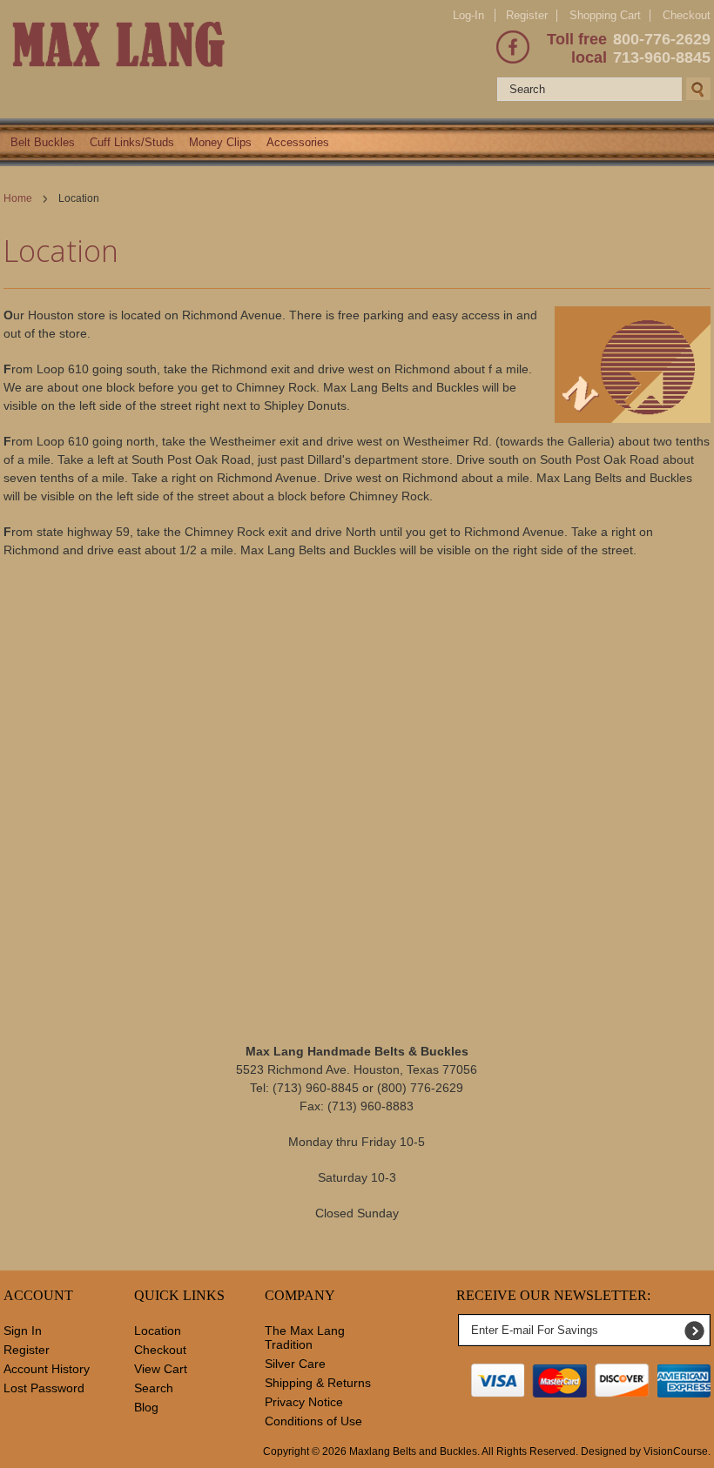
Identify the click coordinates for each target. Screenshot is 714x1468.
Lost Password (43, 1388)
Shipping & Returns (318, 1383)
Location (157, 1330)
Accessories (297, 142)
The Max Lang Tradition (305, 1337)
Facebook (512, 47)
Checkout (687, 16)
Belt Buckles (42, 142)
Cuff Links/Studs (132, 142)
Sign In (22, 1330)
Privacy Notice (304, 1402)
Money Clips (220, 142)
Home (17, 198)
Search (153, 1388)
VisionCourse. (677, 1451)
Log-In (468, 15)
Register (527, 15)
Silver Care (295, 1364)
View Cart (160, 1369)
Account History (46, 1369)
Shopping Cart (605, 15)
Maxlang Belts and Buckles (413, 1451)
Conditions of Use (313, 1421)
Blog (146, 1407)
